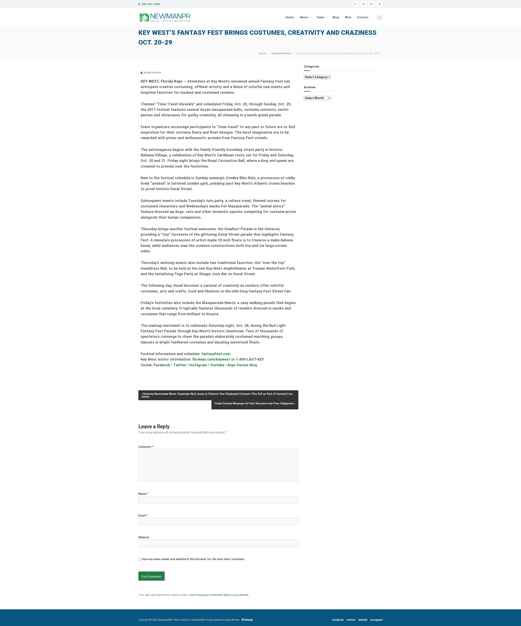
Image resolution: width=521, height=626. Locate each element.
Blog (336, 17)
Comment (145, 446)
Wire (348, 17)
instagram (376, 619)
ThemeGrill (197, 619)
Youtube (217, 365)
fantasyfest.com (215, 354)
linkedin (362, 619)
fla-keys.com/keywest (211, 359)
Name (143, 493)
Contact (362, 17)
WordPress (233, 619)
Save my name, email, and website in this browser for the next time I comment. (193, 559)
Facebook (161, 365)
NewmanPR (165, 619)
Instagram (198, 365)
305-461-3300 (151, 4)
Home (290, 17)
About (304, 17)
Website (143, 537)
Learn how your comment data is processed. (219, 595)
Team (320, 17)
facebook (338, 619)
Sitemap (247, 619)
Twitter (179, 365)
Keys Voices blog (242, 365)
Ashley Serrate (152, 72)
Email (143, 515)
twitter (351, 619)
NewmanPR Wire (281, 53)
